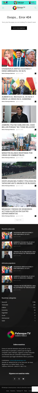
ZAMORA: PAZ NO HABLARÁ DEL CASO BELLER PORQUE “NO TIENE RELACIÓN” (18, 126)
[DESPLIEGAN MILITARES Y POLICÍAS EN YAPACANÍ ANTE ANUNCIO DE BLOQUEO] (19, 170)
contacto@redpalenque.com (18, 360)
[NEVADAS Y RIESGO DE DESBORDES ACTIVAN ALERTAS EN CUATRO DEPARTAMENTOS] (19, 198)
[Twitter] (19, 379)
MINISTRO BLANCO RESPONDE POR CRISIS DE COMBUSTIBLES (17, 154)
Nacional (4, 65)
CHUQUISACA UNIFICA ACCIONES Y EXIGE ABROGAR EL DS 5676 (16, 70)
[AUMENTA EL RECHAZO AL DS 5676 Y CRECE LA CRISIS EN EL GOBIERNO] (19, 86)
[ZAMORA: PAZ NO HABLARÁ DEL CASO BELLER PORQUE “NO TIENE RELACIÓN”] (19, 114)
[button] (3, 7)
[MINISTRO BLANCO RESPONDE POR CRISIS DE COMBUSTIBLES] (19, 142)
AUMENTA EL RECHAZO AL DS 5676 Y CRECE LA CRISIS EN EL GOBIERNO (18, 98)
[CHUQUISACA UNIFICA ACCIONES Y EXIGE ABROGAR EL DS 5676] (19, 58)
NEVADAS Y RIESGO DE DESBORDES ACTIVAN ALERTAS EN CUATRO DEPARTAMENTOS (17, 211)
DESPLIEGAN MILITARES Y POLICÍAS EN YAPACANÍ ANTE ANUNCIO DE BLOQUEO (19, 182)
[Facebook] (14, 379)
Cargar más (18, 220)
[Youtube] (23, 379)
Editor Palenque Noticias (8, 73)
